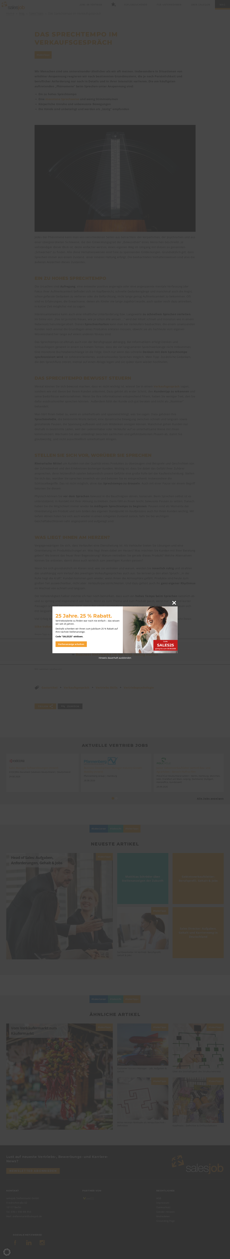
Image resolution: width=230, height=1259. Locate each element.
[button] (7, 1252)
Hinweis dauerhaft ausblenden (115, 657)
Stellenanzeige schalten (71, 644)
